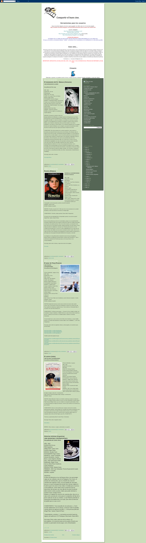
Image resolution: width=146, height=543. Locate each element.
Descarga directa (47, 157)
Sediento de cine (87, 104)
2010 (86, 185)
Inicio (63, 534)
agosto (87, 159)
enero (87, 181)
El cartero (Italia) (50, 356)
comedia (50, 532)
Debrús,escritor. (87, 101)
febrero (87, 180)
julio (87, 161)
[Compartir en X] (70, 164)
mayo (87, 164)
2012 (86, 151)
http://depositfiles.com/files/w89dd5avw (53, 331)
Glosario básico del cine (73, 32)
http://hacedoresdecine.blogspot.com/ (73, 31)
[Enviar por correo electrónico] (67, 164)
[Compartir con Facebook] (72, 164)
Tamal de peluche (87, 112)
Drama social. (51, 258)
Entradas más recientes (49, 534)
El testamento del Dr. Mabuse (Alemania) (58, 82)
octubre (88, 156)
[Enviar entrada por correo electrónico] (65, 164)
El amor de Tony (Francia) (53, 263)
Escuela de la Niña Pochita (89, 118)
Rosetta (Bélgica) (50, 171)
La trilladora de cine (88, 103)
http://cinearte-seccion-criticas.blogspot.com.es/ (70, 33)
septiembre (88, 157)
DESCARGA (46, 422)
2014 (86, 147)
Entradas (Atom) (53, 537)
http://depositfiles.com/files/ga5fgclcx (52, 333)
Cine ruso (86, 91)
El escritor (86, 106)
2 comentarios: (61, 530)
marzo (87, 178)
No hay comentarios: (62, 351)
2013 (86, 149)
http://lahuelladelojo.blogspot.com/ (71, 35)
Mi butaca (86, 95)
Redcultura (86, 115)
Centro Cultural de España (89, 113)
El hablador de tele (87, 89)
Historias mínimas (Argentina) (54, 436)
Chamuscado (86, 110)
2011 (86, 183)
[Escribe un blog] (69, 164)
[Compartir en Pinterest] (73, 164)
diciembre (88, 152)
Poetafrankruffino (87, 119)
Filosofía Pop (86, 107)
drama (49, 166)
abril (87, 176)
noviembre (88, 154)
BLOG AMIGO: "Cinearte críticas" (91, 86)
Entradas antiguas (76, 534)
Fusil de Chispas (87, 121)
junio (87, 163)
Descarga (46, 246)
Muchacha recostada (88, 109)
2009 (86, 187)
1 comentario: (61, 256)
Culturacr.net (86, 97)
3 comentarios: (61, 429)
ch (48, 527)
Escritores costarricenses (89, 98)
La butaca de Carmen (88, 88)
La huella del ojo (87, 122)
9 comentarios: (61, 164)
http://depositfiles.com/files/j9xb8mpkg (53, 330)
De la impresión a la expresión (90, 116)
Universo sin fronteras (88, 100)
